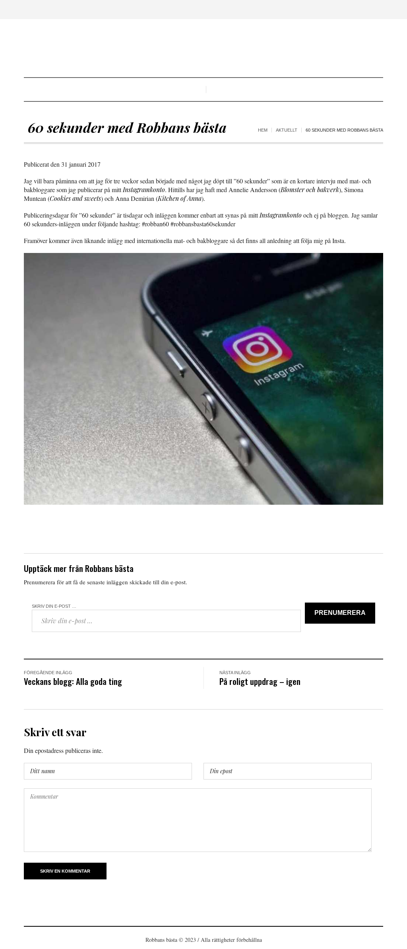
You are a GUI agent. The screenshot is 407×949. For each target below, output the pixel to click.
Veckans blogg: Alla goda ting (73, 681)
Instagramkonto (144, 189)
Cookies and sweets (75, 198)
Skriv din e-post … (54, 606)
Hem (262, 130)
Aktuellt (286, 130)
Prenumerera (340, 612)
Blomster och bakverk (310, 189)
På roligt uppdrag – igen (259, 681)
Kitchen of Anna (180, 198)
